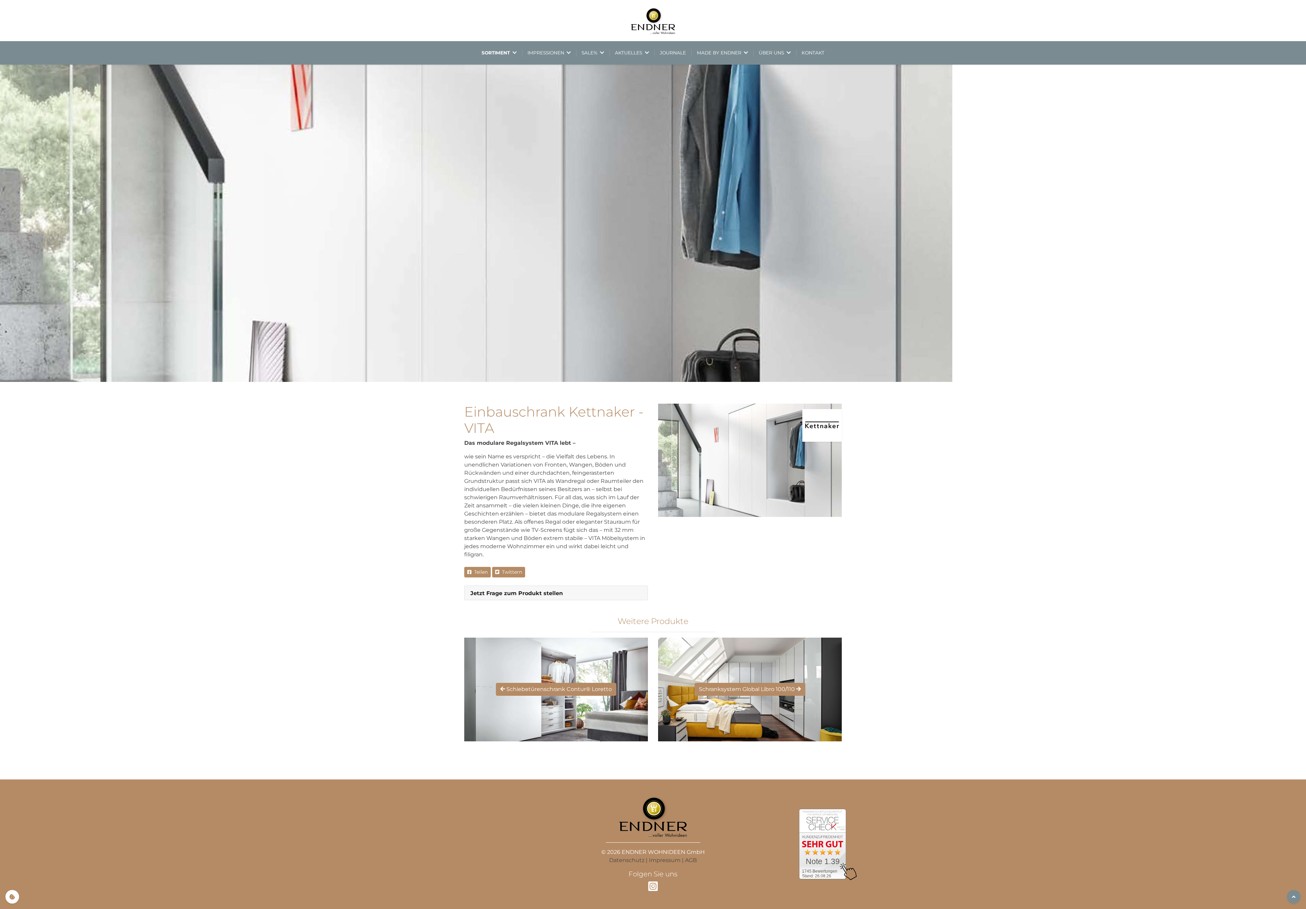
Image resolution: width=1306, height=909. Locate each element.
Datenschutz (626, 860)
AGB (691, 860)
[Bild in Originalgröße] (750, 460)
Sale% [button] (590, 52)
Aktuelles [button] (629, 52)
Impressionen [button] (547, 52)
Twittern (510, 572)
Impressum (665, 860)
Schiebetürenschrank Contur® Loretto (558, 689)
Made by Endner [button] (720, 52)
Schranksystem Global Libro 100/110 (747, 689)
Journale (673, 52)
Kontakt (813, 52)
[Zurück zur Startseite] (653, 20)
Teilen (479, 572)
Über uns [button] (772, 52)
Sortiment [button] (496, 52)
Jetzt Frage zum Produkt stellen (516, 593)
